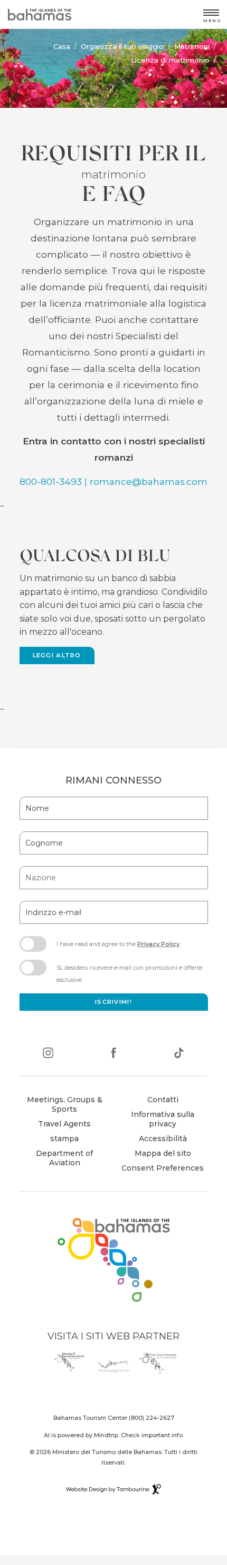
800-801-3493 (51, 481)
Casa (61, 46)
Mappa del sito (163, 1153)
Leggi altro (57, 655)
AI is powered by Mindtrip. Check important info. (114, 1435)
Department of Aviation (57, 1159)
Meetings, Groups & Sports (64, 1104)
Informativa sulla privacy (162, 1119)
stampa (64, 1138)
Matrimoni (192, 46)
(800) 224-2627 (151, 1417)
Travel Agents (64, 1124)
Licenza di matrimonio (170, 60)
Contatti (162, 1099)
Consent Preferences (162, 1168)
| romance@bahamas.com (145, 481)
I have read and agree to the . (118, 947)
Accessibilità (163, 1138)
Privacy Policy (158, 944)
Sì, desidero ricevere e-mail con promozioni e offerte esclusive (129, 973)
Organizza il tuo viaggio (122, 46)
